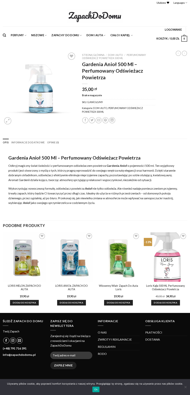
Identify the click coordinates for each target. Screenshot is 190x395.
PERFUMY (17, 35)
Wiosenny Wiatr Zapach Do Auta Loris (118, 287)
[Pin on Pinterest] (105, 120)
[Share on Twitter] (92, 120)
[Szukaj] (4, 35)
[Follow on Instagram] (13, 340)
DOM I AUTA (94, 35)
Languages (179, 2)
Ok (96, 389)
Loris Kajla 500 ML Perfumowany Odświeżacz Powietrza (165, 287)
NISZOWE (37, 35)
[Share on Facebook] (85, 120)
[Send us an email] (20, 340)
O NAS (102, 332)
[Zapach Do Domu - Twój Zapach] (95, 16)
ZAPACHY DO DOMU (65, 35)
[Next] (187, 272)
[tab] (6, 142)
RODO (102, 353)
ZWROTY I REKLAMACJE (115, 339)
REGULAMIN (107, 346)
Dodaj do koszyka (24, 302)
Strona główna (93, 54)
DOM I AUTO (115, 54)
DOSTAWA (152, 339)
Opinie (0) (53, 142)
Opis (6, 142)
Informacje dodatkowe (28, 142)
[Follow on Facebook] (6, 340)
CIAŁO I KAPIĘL (120, 35)
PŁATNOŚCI (153, 332)
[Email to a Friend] (99, 120)
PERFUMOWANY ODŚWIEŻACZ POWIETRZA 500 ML (114, 56)
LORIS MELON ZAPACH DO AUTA (24, 287)
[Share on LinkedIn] (112, 120)
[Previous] (3, 272)
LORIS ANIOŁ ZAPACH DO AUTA (71, 287)
